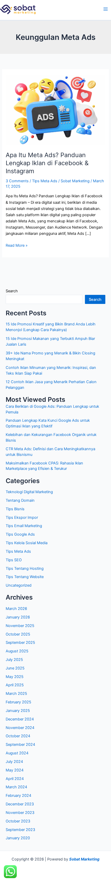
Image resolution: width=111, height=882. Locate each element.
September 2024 (20, 744)
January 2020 (18, 838)
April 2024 (15, 778)
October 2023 (18, 821)
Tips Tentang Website (25, 576)
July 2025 (14, 659)
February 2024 (18, 795)
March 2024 (16, 787)
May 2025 (14, 676)
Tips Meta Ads (44, 181)
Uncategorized (18, 585)
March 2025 (16, 693)
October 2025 (18, 634)
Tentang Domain (20, 500)
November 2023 (20, 812)
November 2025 (20, 625)
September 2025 (20, 642)
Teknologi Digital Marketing (29, 492)
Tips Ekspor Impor (22, 517)
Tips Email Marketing (24, 525)
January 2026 (18, 617)
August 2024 (17, 753)
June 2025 (15, 668)
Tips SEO (14, 560)
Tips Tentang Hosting (25, 568)
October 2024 (18, 736)
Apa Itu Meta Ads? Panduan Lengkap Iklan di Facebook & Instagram (47, 163)
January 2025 (18, 710)
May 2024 (14, 770)
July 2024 (14, 761)
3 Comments (17, 181)
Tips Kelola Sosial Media (26, 543)
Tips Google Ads (20, 534)
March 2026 (16, 608)
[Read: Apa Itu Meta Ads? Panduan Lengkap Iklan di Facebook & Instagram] (55, 110)
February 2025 (18, 702)
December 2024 (20, 719)
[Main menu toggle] (105, 9)
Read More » (17, 245)
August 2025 (17, 651)
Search (12, 291)
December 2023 (20, 804)
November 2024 (20, 727)
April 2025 (15, 685)
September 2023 (20, 829)
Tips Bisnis (15, 509)
